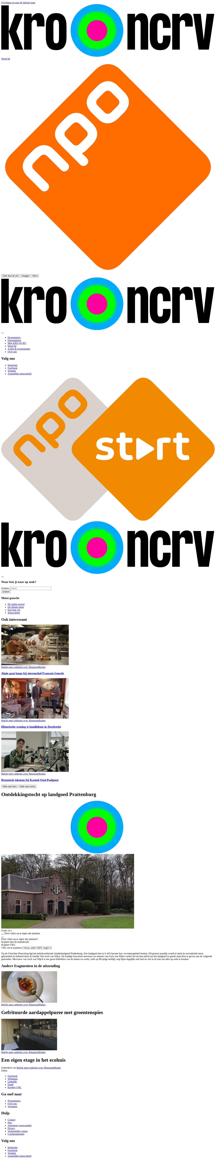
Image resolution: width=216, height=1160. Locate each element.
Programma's (14, 1100)
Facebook (12, 1076)
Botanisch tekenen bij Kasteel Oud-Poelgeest (30, 780)
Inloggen (25, 276)
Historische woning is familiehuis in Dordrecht (31, 726)
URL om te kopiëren (11, 947)
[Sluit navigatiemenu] (2, 332)
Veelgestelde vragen (18, 1131)
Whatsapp (13, 1078)
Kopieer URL (15, 1087)
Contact (11, 1119)
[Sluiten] (2, 937)
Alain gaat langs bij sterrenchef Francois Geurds (32, 673)
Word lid (5, 58)
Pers (10, 1122)
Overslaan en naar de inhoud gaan (18, 2)
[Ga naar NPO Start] (108, 519)
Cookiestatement (16, 1134)
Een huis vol (14, 610)
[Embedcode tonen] (2, 934)
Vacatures (12, 1106)
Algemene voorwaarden (20, 1125)
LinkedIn (12, 1081)
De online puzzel (16, 604)
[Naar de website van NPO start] (108, 272)
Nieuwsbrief (14, 612)
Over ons (12, 1103)
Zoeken (5, 588)
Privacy (11, 1128)
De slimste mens (16, 607)
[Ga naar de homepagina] (108, 56)
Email (10, 1084)
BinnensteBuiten (23, 667)
